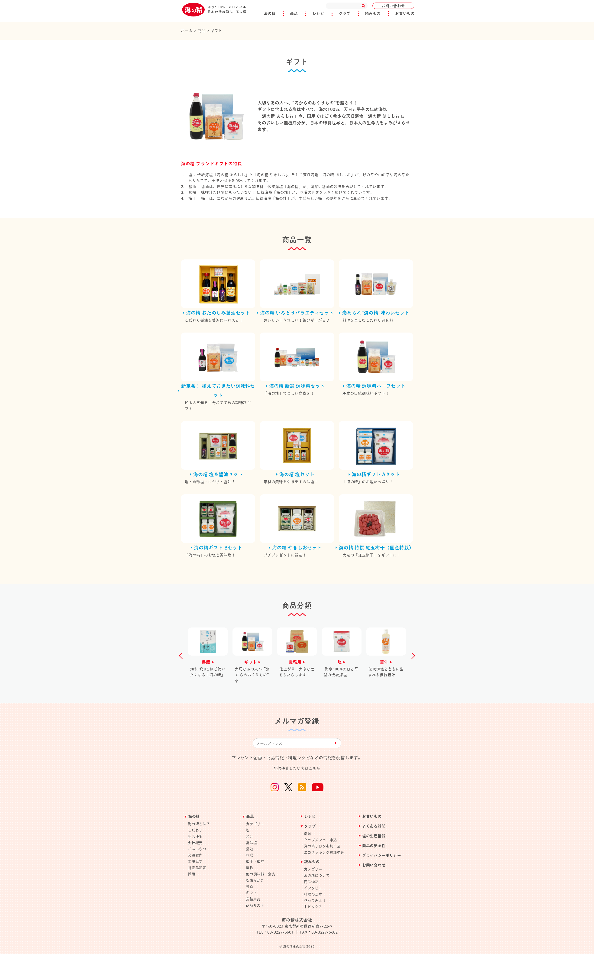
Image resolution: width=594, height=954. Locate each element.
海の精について (317, 875)
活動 (307, 833)
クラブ (344, 13)
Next (412, 655)
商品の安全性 (374, 845)
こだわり (195, 830)
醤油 (249, 849)
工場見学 (195, 861)
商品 (294, 13)
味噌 (249, 855)
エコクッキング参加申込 (324, 852)
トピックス (313, 907)
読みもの (373, 13)
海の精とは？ (199, 824)
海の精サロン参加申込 (322, 846)
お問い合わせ (393, 6)
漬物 (249, 868)
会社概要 (195, 842)
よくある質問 (374, 826)
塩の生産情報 (374, 836)
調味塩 (251, 842)
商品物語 (311, 881)
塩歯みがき (255, 880)
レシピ (318, 13)
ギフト (251, 893)
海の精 (269, 13)
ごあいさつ (197, 849)
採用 (191, 874)
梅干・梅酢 (255, 861)
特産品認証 (197, 868)
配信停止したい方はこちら (297, 768)
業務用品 (253, 899)
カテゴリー (255, 824)
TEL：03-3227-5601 (275, 932)
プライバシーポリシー (381, 855)
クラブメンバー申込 (320, 840)
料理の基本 (313, 894)
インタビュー (315, 888)
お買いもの (405, 13)
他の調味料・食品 (260, 874)
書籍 (249, 886)
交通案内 (195, 855)
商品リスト (255, 905)
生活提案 (195, 836)
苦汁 (249, 836)
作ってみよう (315, 900)
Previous (182, 655)
